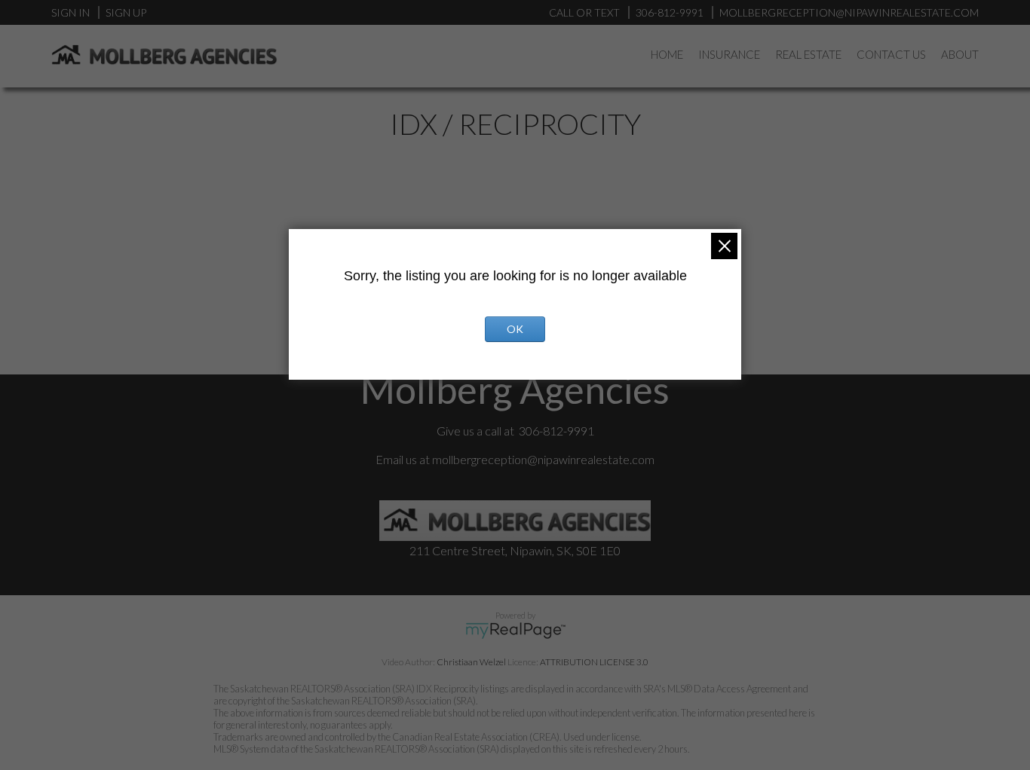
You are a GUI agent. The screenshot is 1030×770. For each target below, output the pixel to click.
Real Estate (808, 54)
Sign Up (126, 12)
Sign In (70, 12)
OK (515, 328)
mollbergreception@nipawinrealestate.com (543, 459)
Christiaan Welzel (471, 662)
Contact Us (891, 54)
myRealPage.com (515, 630)
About (960, 54)
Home (667, 54)
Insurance (729, 54)
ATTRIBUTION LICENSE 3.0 (594, 662)
